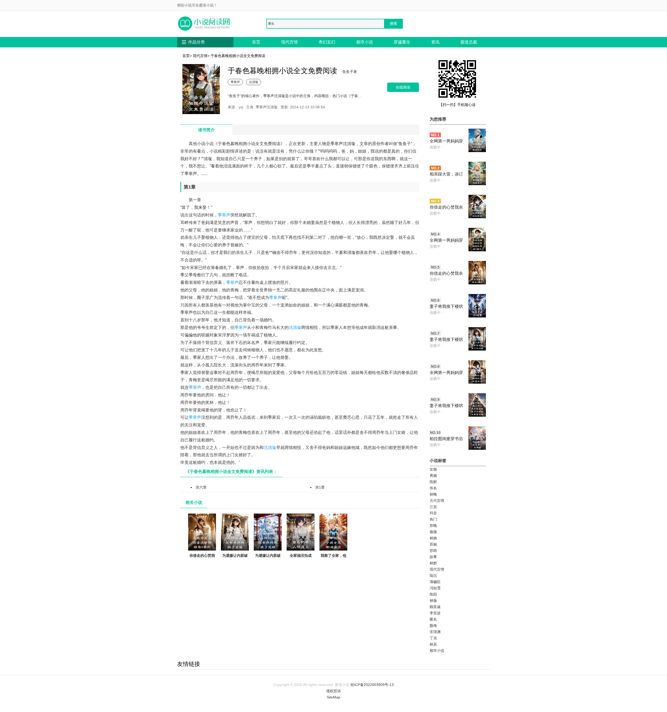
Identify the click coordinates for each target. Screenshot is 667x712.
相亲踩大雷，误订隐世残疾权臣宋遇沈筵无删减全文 (446, 174)
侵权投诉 (333, 691)
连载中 (435, 147)
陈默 (433, 482)
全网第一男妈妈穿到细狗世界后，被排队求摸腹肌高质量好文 (446, 373)
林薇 (433, 600)
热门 (433, 519)
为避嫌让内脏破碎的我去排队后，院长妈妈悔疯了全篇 (235, 564)
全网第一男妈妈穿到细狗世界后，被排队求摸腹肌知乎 (446, 141)
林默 (433, 563)
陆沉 (433, 575)
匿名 (433, 619)
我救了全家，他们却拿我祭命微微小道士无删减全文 (333, 564)
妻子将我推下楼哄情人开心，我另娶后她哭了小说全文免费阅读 (446, 406)
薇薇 (433, 532)
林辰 (433, 644)
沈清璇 (253, 82)
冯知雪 (435, 588)
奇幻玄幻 (327, 42)
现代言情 (289, 42)
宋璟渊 (435, 632)
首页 (256, 42)
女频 (433, 469)
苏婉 (433, 544)
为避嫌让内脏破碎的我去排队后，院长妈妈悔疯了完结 (268, 564)
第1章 (320, 487)
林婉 (433, 538)
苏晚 (433, 525)
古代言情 (437, 500)
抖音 (433, 513)
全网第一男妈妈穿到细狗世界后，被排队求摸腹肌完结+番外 (446, 240)
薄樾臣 (435, 582)
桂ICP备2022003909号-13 (372, 685)
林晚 (433, 494)
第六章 (201, 487)
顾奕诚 (435, 607)
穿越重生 (402, 42)
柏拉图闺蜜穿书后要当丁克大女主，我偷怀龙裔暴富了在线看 (446, 439)
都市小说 (364, 42)
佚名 (433, 488)
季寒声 (235, 82)
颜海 (433, 625)
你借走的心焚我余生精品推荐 (446, 207)
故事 (433, 557)
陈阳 (433, 594)
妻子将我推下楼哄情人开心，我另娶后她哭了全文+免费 (446, 307)
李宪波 (435, 613)
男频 (433, 475)
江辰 (433, 507)
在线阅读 (403, 87)
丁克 (433, 638)
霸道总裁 (468, 42)
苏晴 (433, 550)
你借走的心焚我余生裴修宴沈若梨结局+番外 (202, 561)
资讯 (435, 42)
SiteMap (333, 697)
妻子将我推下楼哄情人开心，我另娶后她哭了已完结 (446, 340)
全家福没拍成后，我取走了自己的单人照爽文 (300, 561)
